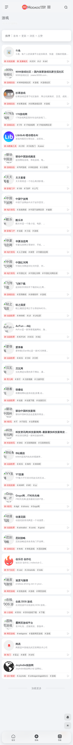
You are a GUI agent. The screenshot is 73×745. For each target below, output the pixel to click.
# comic (32, 527)
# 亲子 (18, 379)
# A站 (38, 336)
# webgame (22, 633)
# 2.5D (21, 145)
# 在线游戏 (21, 591)
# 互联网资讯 (44, 442)
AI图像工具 (11, 145)
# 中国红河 (21, 273)
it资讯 (9, 421)
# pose (41, 145)
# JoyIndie (21, 675)
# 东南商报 (21, 209)
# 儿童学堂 (39, 379)
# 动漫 (20, 230)
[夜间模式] (67, 725)
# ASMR (20, 485)
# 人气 (35, 188)
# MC (28, 485)
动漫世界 (11, 315)
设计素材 (11, 675)
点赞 (40, 35)
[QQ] (67, 717)
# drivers (25, 506)
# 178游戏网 (29, 124)
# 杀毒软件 (33, 294)
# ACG (30, 336)
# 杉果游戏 (21, 103)
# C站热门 (31, 145)
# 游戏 (35, 82)
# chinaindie (30, 569)
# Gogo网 (35, 506)
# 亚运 (16, 654)
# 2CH (32, 61)
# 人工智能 (21, 251)
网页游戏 (11, 591)
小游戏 (10, 612)
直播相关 (23, 61)
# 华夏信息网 (42, 251)
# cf (39, 61)
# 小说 (27, 230)
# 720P (27, 188)
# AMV (28, 463)
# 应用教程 (21, 294)
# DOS (18, 612)
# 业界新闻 (34, 421)
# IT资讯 (23, 421)
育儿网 (10, 379)
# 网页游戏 (41, 591)
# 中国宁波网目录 (36, 209)
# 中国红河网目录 (50, 273)
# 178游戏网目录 (44, 124)
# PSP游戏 (21, 167)
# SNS (20, 442)
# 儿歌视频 (27, 379)
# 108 (19, 188)
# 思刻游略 (41, 548)
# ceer (20, 569)
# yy (35, 485)
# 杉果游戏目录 (35, 103)
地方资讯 (11, 209)
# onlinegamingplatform (38, 675)
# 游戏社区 (45, 82)
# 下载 (42, 612)
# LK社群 (37, 315)
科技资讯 (11, 442)
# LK (29, 315)
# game (41, 527)
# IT (15, 421)
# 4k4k (20, 548)
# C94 (27, 357)
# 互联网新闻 (30, 442)
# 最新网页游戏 (36, 633)
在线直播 (11, 61)
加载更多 (36, 688)
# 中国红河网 (34, 273)
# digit (16, 506)
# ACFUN (21, 336)
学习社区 (11, 569)
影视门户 (11, 188)
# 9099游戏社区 (24, 82)
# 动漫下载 (29, 400)
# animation (22, 527)
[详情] (68, 61)
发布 (15, 35)
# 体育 (31, 251)
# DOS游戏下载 (30, 612)
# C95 (35, 357)
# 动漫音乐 (41, 400)
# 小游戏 (44, 167)
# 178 (19, 124)
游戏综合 (11, 82)
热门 (9, 654)
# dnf (45, 61)
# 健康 (49, 209)
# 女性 (31, 654)
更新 (23, 35)
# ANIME (21, 315)
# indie (40, 569)
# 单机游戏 (33, 167)
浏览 (32, 35)
